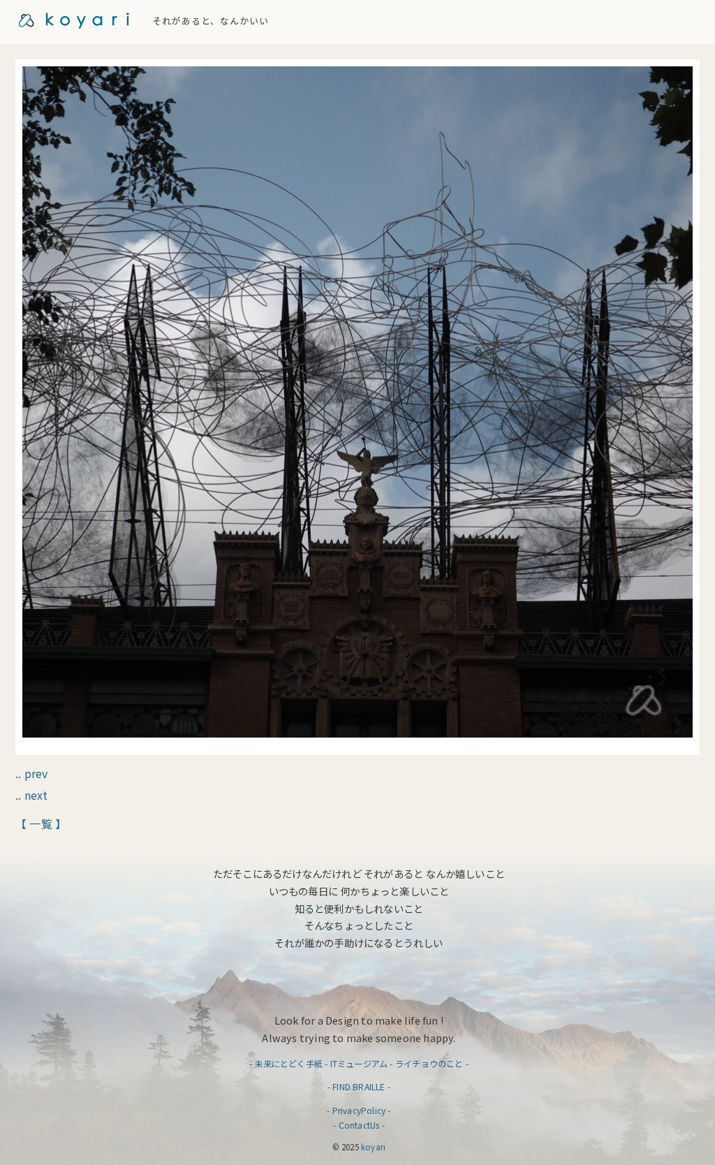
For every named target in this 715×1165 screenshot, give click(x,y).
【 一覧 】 (40, 823)
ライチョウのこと (429, 1063)
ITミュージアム (359, 1063)
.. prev (31, 773)
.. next (31, 794)
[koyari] (26, 25)
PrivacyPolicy (359, 1110)
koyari (373, 1146)
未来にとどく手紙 (288, 1063)
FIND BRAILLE (358, 1086)
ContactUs (359, 1125)
